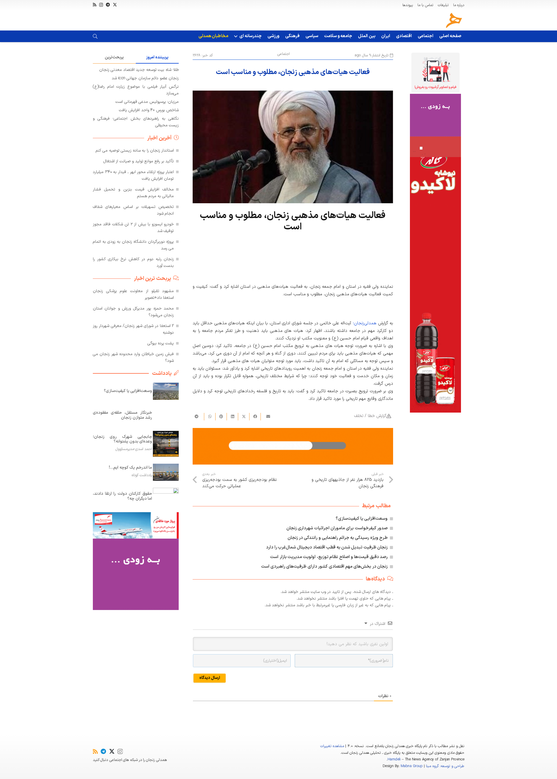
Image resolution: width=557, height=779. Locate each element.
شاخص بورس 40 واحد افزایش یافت (149, 110)
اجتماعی (283, 54)
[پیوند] (95, 36)
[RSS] (94, 5)
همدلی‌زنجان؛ (365, 323)
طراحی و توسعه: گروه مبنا (445, 766)
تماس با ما (425, 5)
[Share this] (255, 416)
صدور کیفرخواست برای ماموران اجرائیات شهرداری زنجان (337, 528)
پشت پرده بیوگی (160, 343)
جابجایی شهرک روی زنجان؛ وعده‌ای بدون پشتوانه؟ (122, 439)
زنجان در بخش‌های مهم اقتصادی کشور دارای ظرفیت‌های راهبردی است (324, 566)
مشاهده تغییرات (332, 746)
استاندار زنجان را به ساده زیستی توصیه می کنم (134, 150)
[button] (236, 36)
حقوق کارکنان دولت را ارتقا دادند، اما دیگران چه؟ (122, 496)
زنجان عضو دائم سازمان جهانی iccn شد (145, 78)
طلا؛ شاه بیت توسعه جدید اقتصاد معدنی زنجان (139, 70)
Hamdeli (394, 759)
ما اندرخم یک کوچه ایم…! (130, 468)
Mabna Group (411, 766)
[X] (115, 5)
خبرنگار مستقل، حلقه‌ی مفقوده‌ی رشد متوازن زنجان (122, 415)
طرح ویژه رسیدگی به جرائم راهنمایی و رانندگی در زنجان (337, 538)
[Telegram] (108, 5)
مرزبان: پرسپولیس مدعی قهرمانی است (147, 102)
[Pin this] (221, 416)
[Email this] (266, 416)
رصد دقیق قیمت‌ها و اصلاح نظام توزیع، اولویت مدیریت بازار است (329, 557)
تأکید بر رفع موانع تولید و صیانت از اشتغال (138, 161)
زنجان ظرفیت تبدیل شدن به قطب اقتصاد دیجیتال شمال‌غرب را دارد (327, 547)
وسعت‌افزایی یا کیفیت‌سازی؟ (362, 518)
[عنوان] (454, 20)
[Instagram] (101, 5)
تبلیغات (443, 5)
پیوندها (407, 5)
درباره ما (458, 5)
